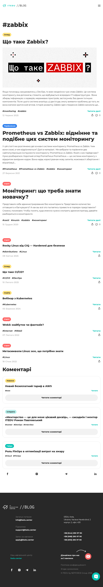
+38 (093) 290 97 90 (73, 540)
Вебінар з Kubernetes (17, 298)
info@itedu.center (24, 520)
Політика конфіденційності (73, 565)
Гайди (9, 446)
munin (16, 220)
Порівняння (9, 126)
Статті (6, 184)
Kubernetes (10, 304)
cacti (6, 220)
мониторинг (65, 169)
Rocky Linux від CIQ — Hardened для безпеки (34, 245)
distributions (11, 252)
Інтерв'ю (11, 412)
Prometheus (10, 169)
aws (8, 391)
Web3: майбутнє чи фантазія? (23, 324)
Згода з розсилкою (69, 569)
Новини (10, 381)
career (9, 425)
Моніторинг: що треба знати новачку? (42, 194)
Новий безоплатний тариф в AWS (28, 386)
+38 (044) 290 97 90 (73, 533)
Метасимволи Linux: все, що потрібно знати (33, 351)
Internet (8, 331)
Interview (29, 425)
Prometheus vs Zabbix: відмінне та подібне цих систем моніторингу (50, 136)
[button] (99, 6)
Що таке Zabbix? (25, 42)
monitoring (10, 111)
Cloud (9, 456)
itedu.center (16, 558)
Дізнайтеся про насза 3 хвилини (70, 556)
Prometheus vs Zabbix (32, 169)
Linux (24, 252)
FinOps (17, 456)
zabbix (22, 111)
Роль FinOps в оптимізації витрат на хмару (34, 451)
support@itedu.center (26, 530)
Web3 (19, 331)
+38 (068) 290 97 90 (73, 536)
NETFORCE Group (79, 573)
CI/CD (7, 278)
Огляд (7, 35)
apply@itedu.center (25, 540)
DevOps (17, 278)
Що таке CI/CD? (13, 272)
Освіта (7, 293)
